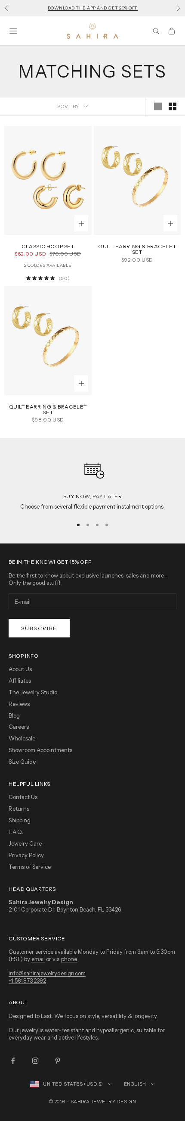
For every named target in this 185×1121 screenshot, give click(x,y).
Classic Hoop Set (48, 246)
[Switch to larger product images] (158, 106)
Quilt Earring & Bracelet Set (137, 249)
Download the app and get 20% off (93, 8)
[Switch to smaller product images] (172, 106)
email (38, 959)
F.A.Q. (16, 831)
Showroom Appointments (40, 749)
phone (69, 959)
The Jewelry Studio (33, 692)
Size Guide (22, 761)
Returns (19, 808)
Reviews (19, 703)
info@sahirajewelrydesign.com (47, 973)
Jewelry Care (25, 843)
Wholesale (22, 738)
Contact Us (23, 796)
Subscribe (39, 628)
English (135, 1084)
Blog (14, 715)
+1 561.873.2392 (27, 980)
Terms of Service (30, 866)
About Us (20, 668)
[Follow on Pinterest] (57, 1061)
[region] (92, 483)
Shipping (20, 820)
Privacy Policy (26, 855)
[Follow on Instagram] (35, 1061)
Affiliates (20, 680)
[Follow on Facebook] (13, 1061)
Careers (19, 726)
